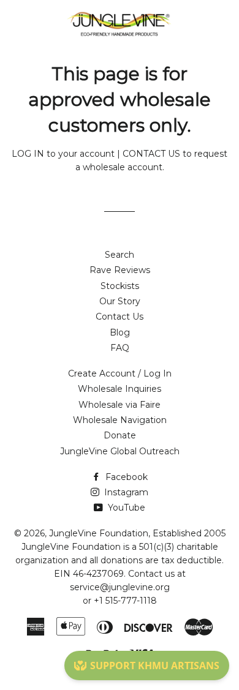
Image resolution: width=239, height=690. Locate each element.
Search (119, 254)
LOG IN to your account (63, 153)
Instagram (125, 492)
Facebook (125, 476)
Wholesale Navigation (120, 420)
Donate (120, 435)
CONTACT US (151, 153)
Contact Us (119, 316)
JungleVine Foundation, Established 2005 (137, 533)
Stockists (120, 285)
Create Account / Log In (120, 373)
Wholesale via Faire (119, 404)
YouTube (125, 507)
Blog (120, 332)
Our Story (119, 301)
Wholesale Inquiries (119, 388)
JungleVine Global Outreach (120, 451)
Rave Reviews (119, 270)
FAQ (119, 347)
